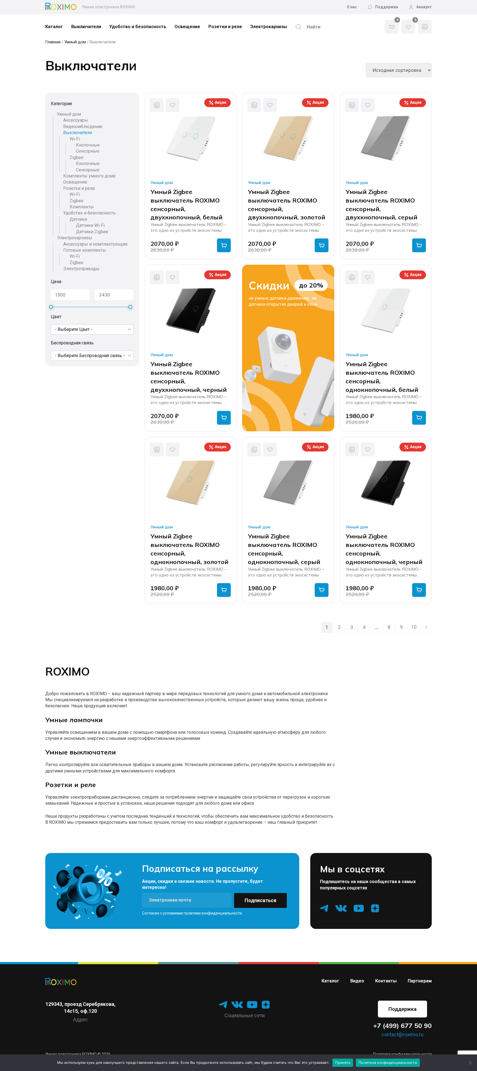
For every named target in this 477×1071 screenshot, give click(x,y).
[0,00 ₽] (392, 27)
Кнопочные (88, 145)
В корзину (224, 245)
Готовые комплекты (84, 250)
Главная (52, 41)
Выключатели (86, 26)
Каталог (54, 26)
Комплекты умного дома (89, 176)
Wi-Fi (75, 139)
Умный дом (75, 41)
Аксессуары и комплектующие (95, 244)
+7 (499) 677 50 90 (402, 1026)
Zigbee (76, 157)
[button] (172, 105)
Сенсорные (87, 151)
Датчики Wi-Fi (90, 225)
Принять (342, 1062)
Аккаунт (424, 7)
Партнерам (420, 981)
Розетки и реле (225, 26)
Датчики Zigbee (92, 231)
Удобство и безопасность (137, 26)
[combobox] (92, 329)
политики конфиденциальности (213, 913)
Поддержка (386, 7)
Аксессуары (75, 120)
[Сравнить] (157, 105)
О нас (352, 7)
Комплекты (82, 207)
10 (414, 627)
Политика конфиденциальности (388, 1062)
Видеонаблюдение (82, 126)
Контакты (386, 981)
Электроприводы (81, 269)
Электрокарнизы (268, 26)
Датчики (78, 219)
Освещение (187, 26)
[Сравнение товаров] (425, 27)
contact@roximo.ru (402, 1034)
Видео (357, 981)
